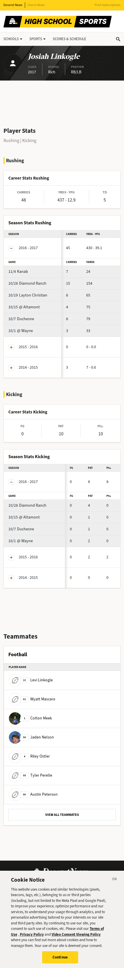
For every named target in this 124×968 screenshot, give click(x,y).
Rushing (11, 140)
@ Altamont (24, 307)
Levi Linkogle (38, 680)
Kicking (29, 140)
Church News (36, 5)
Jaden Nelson (38, 737)
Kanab (18, 271)
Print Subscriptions (108, 5)
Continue (60, 957)
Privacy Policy (32, 934)
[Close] (114, 880)
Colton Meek (38, 718)
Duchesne (21, 319)
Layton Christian (27, 295)
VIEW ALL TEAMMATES (62, 814)
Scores (69, 38)
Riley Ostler (37, 756)
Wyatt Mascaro (39, 699)
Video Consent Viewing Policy (76, 934)
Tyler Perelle (37, 775)
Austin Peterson (40, 794)
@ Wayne (20, 330)
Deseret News (12, 5)
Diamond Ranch (27, 283)
